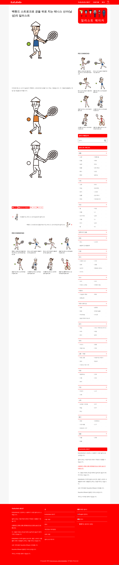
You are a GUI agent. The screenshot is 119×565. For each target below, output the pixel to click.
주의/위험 (82, 314)
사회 (80, 180)
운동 (80, 238)
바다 (81, 223)
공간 (95, 223)
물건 (80, 417)
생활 (80, 153)
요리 (81, 281)
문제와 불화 (97, 311)
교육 (80, 400)
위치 (80, 257)
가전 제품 (82, 424)
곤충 (95, 437)
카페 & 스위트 (83, 285)
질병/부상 (82, 374)
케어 (81, 381)
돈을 (81, 160)
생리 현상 (96, 168)
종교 (81, 171)
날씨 (95, 215)
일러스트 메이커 (49, 539)
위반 (81, 199)
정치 (81, 191)
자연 (80, 204)
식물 (81, 437)
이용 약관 (96, 2)
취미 (81, 335)
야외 (81, 331)
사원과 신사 (83, 261)
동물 (81, 441)
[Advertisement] (42, 75)
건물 (95, 264)
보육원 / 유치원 (84, 404)
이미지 (81, 271)
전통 (95, 344)
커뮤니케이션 (83, 303)
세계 (80, 340)
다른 (80, 251)
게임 (81, 327)
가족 (81, 394)
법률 (81, 195)
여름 (81, 212)
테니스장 (40, 207)
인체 (95, 374)
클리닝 (96, 175)
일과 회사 (96, 195)
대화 (81, 307)
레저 (80, 324)
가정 (80, 387)
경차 (81, 361)
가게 (95, 261)
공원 (81, 264)
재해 (95, 160)
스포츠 (15, 207)
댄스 (81, 242)
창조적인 (96, 188)
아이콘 (96, 314)
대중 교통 (82, 357)
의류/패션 (96, 421)
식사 (80, 277)
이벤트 (81, 290)
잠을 (81, 168)
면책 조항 (47, 534)
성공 (95, 171)
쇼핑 (81, 157)
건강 (95, 378)
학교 (81, 411)
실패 (81, 164)
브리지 (81, 268)
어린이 (81, 391)
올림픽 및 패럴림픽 (24, 207)
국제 (95, 348)
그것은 (96, 191)
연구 (95, 404)
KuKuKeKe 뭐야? (84, 2)
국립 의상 (82, 348)
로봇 (81, 421)
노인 (95, 391)
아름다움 (96, 157)
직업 (81, 188)
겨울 (81, 219)
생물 (80, 434)
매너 (95, 184)
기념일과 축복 (83, 294)
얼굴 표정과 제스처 (85, 318)
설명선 (96, 307)
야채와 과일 (97, 285)
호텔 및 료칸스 (98, 268)
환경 (81, 175)
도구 (95, 424)
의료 (80, 370)
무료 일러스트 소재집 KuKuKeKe (58, 561)
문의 (103, 2)
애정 (81, 311)
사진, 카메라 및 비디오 (100, 327)
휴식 (95, 164)
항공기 (96, 361)
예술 (81, 407)
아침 (95, 208)
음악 (95, 335)
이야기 (81, 344)
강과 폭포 (82, 215)
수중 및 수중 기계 (84, 364)
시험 (81, 378)
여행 (95, 331)
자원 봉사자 (97, 199)
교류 (81, 184)
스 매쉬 (33, 207)
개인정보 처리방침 (50, 529)
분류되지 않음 (83, 232)
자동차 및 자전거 (98, 357)
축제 (95, 294)
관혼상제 (82, 298)
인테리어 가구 (83, 428)
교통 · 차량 (82, 353)
